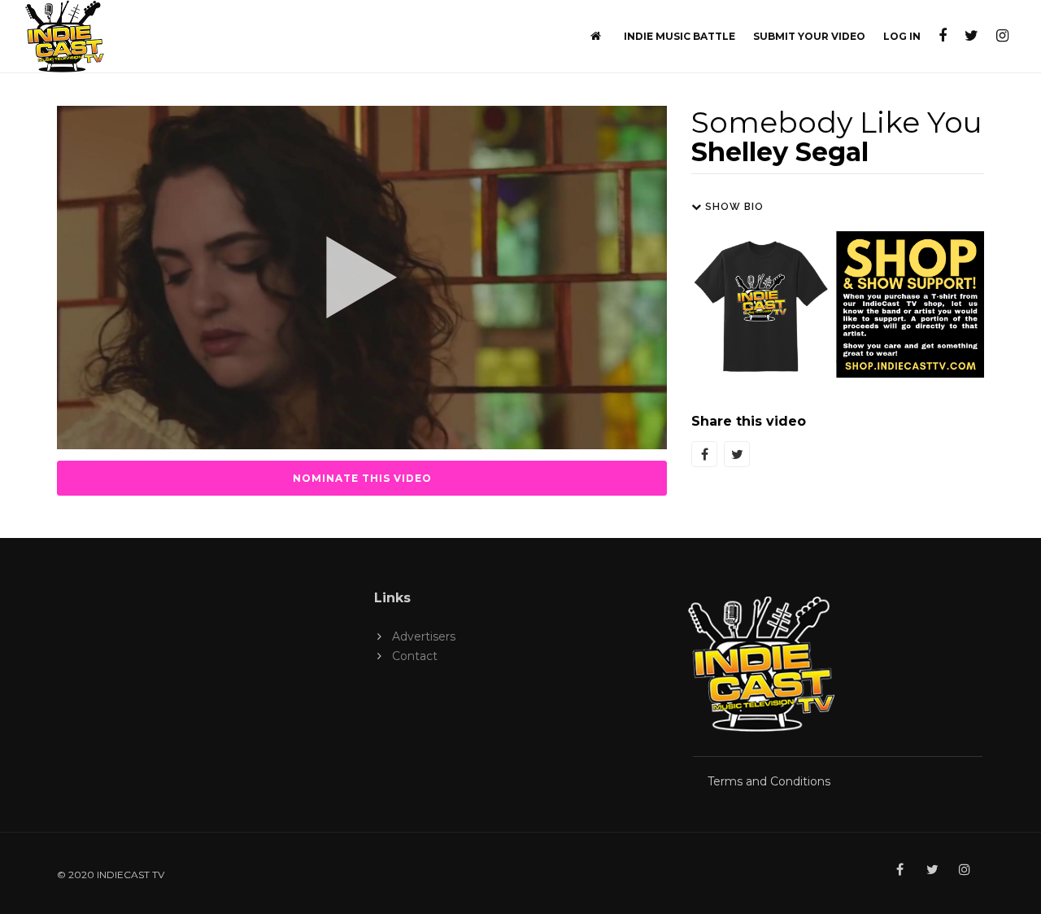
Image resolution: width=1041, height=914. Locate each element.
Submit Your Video (809, 36)
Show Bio (733, 206)
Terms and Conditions (769, 781)
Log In (902, 36)
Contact (415, 656)
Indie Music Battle (679, 36)
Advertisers (423, 636)
